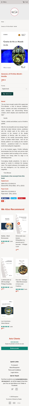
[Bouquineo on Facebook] (16, 389)
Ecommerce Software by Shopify (14, 399)
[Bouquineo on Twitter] (12, 389)
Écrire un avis (14, 348)
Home (2, 21)
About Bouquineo (14, 367)
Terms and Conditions (14, 370)
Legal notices (14, 372)
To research (14, 365)
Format (3, 85)
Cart (26, 2)
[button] (5, 241)
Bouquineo (15, 396)
